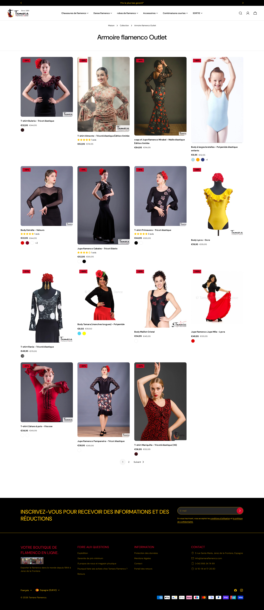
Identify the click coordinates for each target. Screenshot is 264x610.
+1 (207, 159)
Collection (124, 25)
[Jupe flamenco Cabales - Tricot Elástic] (103, 205)
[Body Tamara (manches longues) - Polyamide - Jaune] (84, 333)
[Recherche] (240, 13)
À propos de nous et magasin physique (96, 563)
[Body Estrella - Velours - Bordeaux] (27, 243)
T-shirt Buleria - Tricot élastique (37, 120)
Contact (138, 563)
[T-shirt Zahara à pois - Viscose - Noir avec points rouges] (22, 435)
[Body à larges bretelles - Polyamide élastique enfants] (217, 100)
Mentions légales (142, 558)
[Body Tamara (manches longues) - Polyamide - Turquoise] (79, 333)
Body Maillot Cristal (144, 331)
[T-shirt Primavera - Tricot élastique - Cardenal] (141, 243)
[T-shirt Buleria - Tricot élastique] (47, 87)
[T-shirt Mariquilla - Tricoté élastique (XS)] (160, 401)
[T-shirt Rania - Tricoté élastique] (47, 305)
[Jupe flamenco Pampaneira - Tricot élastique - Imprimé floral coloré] (79, 450)
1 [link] (122, 462)
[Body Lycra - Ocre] (217, 201)
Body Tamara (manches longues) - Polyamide (101, 324)
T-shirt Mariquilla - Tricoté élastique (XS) (155, 445)
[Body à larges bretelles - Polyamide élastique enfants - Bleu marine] (203, 160)
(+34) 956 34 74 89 (205, 563)
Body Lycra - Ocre (200, 240)
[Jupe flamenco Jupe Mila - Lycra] (217, 298)
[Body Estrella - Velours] (47, 196)
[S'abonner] (240, 511)
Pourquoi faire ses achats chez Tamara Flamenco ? (102, 568)
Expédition (82, 553)
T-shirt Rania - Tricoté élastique (37, 346)
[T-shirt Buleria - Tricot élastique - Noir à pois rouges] (22, 130)
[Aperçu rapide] (68, 63)
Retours (81, 574)
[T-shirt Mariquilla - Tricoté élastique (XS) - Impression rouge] (136, 454)
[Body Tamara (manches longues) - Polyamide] (103, 294)
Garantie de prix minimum (90, 558)
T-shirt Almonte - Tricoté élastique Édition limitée (103, 135)
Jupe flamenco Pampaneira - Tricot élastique (101, 441)
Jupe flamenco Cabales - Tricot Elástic (97, 248)
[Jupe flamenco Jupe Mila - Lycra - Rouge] (193, 341)
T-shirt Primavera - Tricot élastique (152, 230)
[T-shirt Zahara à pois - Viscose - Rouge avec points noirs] (27, 435)
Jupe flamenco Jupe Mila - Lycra (208, 331)
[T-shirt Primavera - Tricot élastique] (160, 196)
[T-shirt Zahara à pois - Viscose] (47, 392)
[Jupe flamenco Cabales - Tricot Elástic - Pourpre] (79, 261)
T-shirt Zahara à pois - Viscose (36, 426)
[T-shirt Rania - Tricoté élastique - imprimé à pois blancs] (22, 356)
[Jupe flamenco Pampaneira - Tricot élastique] (103, 399)
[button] (84, 139)
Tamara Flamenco (37, 597)
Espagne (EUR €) (48, 590)
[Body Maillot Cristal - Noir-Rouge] (136, 341)
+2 (36, 243)
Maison (111, 25)
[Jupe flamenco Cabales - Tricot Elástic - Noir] (84, 261)
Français (25, 590)
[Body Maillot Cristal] (160, 297)
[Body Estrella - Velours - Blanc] (32, 243)
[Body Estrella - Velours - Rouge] (22, 243)
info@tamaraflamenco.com (208, 558)
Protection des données (146, 553)
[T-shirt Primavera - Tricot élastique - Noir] (136, 243)
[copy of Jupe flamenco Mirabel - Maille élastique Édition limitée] (160, 96)
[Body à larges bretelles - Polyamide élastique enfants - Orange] (198, 160)
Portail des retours (143, 568)
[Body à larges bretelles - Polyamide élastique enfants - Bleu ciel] (193, 160)
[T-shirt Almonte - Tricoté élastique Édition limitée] (103, 94)
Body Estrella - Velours (32, 230)
